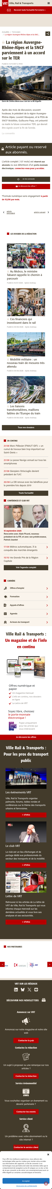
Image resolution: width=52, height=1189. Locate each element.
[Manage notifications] (46, 1184)
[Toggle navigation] (48, 3)
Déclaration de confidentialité (26, 1186)
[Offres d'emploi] (47, 588)
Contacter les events (26, 1112)
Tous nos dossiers (26, 428)
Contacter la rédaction (26, 1076)
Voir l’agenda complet (26, 568)
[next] (49, 964)
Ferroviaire (16, 32)
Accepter (26, 1181)
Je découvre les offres (26, 737)
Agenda (13, 614)
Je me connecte (29, 179)
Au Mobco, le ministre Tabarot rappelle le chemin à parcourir (24, 275)
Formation (14, 597)
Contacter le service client (26, 1148)
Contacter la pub (26, 1041)
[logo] (26, 965)
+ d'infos (26, 815)
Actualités (5, 32)
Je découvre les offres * (27, 186)
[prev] (2, 964)
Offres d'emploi (17, 588)
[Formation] (47, 596)
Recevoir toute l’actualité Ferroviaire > (30, 10)
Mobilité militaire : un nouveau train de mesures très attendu (26, 363)
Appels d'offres (17, 605)
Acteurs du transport (19, 622)
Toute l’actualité (26, 493)
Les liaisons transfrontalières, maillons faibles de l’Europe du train (23, 410)
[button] (48, 1154)
